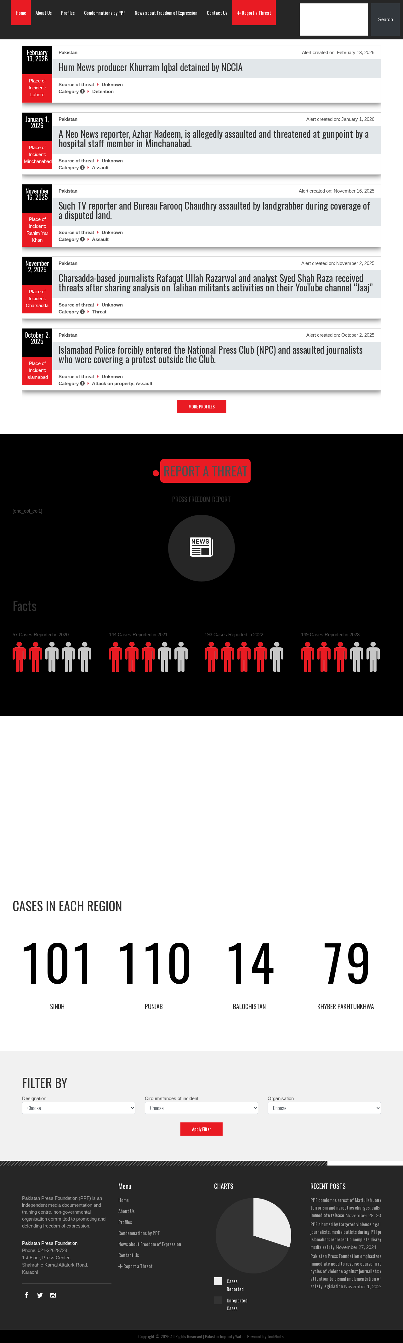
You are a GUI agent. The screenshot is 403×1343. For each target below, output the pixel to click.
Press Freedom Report (201, 499)
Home (21, 12)
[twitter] (39, 1295)
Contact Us (217, 12)
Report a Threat (256, 12)
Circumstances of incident (171, 1098)
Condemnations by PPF (104, 12)
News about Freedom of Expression (166, 12)
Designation (34, 1098)
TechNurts (275, 1336)
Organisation (281, 1098)
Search (385, 19)
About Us (44, 12)
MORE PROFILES (202, 406)
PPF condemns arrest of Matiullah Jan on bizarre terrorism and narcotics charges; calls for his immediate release (354, 1207)
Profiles (68, 12)
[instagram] (52, 1295)
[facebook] (26, 1295)
